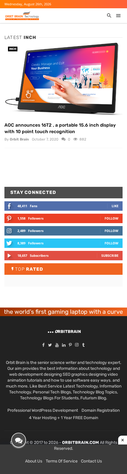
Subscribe (109, 255)
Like (115, 206)
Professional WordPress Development (42, 410)
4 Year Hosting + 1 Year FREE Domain (63, 417)
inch (12, 49)
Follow (111, 218)
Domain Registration (101, 410)
